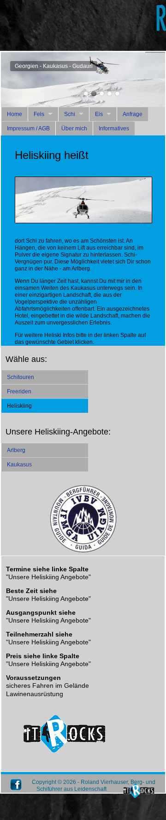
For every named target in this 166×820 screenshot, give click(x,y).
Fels (39, 114)
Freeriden (19, 391)
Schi (69, 114)
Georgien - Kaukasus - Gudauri (94, 94)
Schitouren (20, 377)
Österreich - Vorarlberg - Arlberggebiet (86, 94)
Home (14, 114)
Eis (99, 114)
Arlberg (16, 450)
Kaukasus (19, 464)
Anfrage (132, 114)
